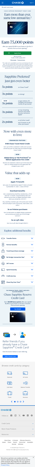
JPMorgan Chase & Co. (25, 440)
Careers (4, 442)
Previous (11, 401)
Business (25, 397)
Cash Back (9, 387)
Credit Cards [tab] (18, 423)
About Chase (7, 440)
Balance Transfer (25, 387)
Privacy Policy (5, 465)
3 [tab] (20, 402)
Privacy (9, 442)
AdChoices (20, 444)
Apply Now (23, 53)
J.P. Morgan (15, 440)
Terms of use (22, 442)
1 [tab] (15, 402)
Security (15, 442)
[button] (33, 457)
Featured (9, 377)
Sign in (32, 2)
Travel (10, 397)
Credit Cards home (8, 7)
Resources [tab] (18, 434)
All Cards (25, 377)
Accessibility (30, 442)
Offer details (13, 60)
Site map (14, 444)
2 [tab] (18, 402)
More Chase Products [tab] (18, 429)
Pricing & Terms (21, 60)
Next (23, 401)
